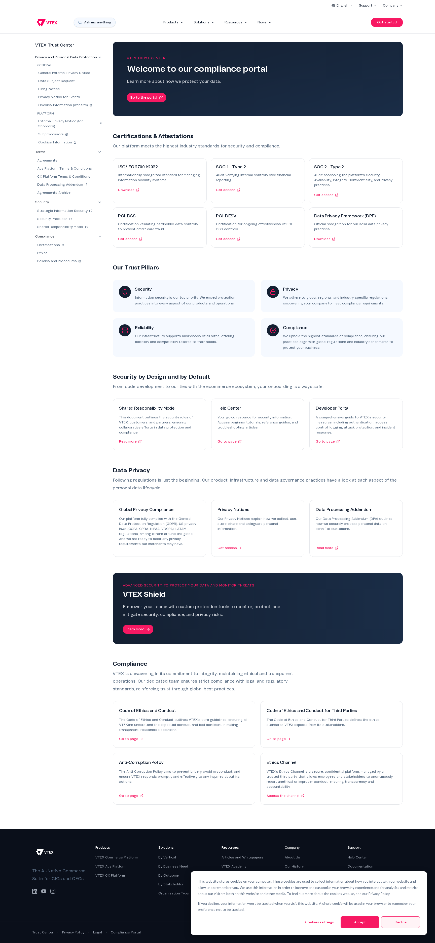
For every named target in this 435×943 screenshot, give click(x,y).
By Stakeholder (170, 884)
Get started (387, 22)
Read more (128, 441)
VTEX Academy (234, 866)
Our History (294, 866)
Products (170, 22)
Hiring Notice (49, 89)
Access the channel (283, 796)
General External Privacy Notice (64, 73)
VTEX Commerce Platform (116, 857)
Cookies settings (319, 922)
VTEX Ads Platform (110, 866)
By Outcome (168, 875)
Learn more (135, 629)
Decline (401, 922)
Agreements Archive (53, 192)
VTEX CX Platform (110, 875)
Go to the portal (143, 97)
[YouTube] (43, 891)
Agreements (47, 160)
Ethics (42, 253)
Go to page (227, 441)
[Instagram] (52, 891)
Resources (233, 22)
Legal (97, 932)
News (262, 22)
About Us (292, 857)
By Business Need (173, 866)
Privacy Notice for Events (59, 97)
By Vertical (167, 857)
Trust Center (42, 932)
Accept (360, 922)
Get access (225, 190)
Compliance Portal (126, 932)
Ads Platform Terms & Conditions (64, 168)
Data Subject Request (56, 81)
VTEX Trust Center (54, 45)
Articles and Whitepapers (242, 857)
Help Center (357, 857)
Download (126, 190)
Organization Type (173, 893)
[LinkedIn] (34, 891)
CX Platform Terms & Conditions (63, 176)
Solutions (201, 22)
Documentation (360, 866)
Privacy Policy (73, 932)
